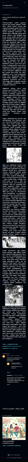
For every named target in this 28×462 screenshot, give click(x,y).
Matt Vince (9, 457)
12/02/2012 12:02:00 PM (14, 355)
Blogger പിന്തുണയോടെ (15, 454)
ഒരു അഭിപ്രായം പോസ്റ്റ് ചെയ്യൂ (13, 445)
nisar (8, 355)
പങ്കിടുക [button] (4, 344)
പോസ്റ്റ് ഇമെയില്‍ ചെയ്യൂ (12, 344)
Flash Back (10, 346)
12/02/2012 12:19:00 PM (17, 364)
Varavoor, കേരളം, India (13, 348)
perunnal (19, 346)
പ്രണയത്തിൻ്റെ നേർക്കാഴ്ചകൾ (8, 442)
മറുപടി (8, 372)
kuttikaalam (14, 346)
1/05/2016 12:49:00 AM (17, 375)
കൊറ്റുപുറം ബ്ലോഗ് (15, 363)
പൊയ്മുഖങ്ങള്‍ (7, 5)
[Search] (25, 2)
